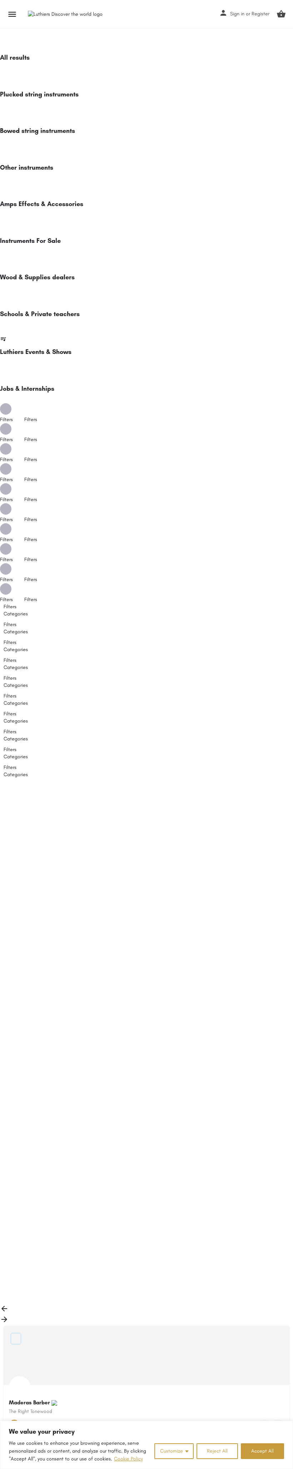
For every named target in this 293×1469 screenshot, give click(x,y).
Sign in (237, 14)
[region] (146, 1445)
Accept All (262, 1451)
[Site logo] (66, 14)
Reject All (217, 1451)
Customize (171, 1451)
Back (15, 805)
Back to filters (25, 1256)
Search (150, 789)
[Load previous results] (4, 1311)
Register (260, 14)
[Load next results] (4, 1322)
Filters (31, 419)
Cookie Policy (128, 1459)
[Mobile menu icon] (12, 14)
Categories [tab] (16, 614)
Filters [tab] (10, 607)
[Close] (285, 1427)
